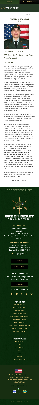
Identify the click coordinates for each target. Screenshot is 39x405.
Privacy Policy (22, 386)
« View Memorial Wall (31, 15)
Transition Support (19, 319)
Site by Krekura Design (19, 401)
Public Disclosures (19, 331)
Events (19, 344)
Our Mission (19, 310)
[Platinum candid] (19, 391)
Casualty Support (19, 313)
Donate (9, 2)
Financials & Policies (19, 328)
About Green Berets (19, 307)
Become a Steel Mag (19, 359)
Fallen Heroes (19, 304)
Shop (19, 353)
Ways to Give (19, 341)
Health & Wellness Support (19, 316)
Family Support (19, 322)
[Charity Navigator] (14, 391)
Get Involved (19, 347)
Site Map (13, 386)
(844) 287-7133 (22, 254)
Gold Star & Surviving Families (19, 325)
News (19, 350)
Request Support (29, 2)
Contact (19, 356)
